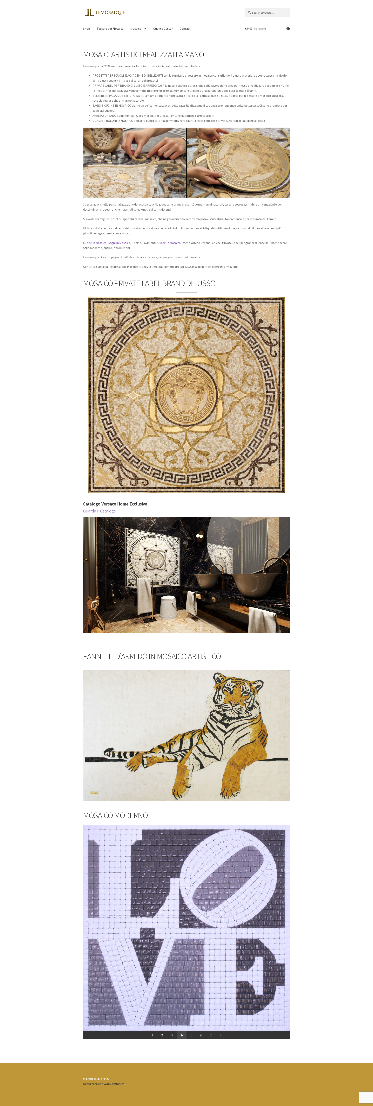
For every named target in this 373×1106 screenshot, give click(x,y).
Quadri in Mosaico (169, 243)
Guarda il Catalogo (99, 511)
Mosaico (135, 28)
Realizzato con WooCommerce (103, 1084)
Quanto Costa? (163, 28)
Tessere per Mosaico (110, 28)
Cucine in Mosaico (94, 243)
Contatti (185, 28)
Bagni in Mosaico (119, 243)
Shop (86, 28)
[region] (186, 932)
